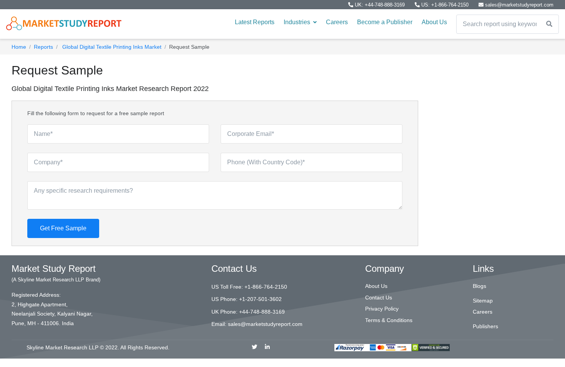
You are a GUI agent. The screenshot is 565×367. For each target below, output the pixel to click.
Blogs (479, 286)
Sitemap (483, 301)
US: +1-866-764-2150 (445, 5)
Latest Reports (254, 22)
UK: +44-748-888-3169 (379, 5)
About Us (434, 22)
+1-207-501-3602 (260, 299)
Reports (43, 47)
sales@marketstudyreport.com (518, 5)
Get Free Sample (63, 228)
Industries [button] (298, 22)
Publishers (485, 326)
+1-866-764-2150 (265, 287)
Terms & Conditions (388, 320)
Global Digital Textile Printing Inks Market (111, 47)
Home (19, 47)
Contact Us (378, 297)
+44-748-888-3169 (262, 312)
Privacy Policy (382, 309)
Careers (337, 22)
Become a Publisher (384, 22)
